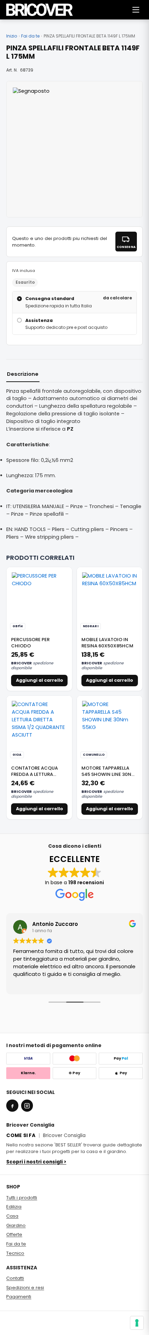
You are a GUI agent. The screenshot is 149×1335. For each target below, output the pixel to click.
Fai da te (30, 36)
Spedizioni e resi (25, 1287)
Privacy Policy (19, 1327)
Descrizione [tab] (22, 374)
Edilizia (13, 1206)
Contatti (15, 1278)
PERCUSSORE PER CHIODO (30, 642)
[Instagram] (27, 1105)
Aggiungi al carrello (39, 680)
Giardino (16, 1225)
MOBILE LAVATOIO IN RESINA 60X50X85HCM (107, 642)
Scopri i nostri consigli (36, 1162)
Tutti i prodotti (21, 1197)
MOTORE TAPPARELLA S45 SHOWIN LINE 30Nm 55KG (108, 774)
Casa (12, 1216)
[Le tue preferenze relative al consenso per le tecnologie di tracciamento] (136, 1322)
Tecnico (15, 1253)
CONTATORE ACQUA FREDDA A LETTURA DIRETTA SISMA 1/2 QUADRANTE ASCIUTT (35, 777)
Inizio (11, 36)
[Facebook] (12, 1105)
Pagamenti (18, 1296)
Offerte (14, 1234)
